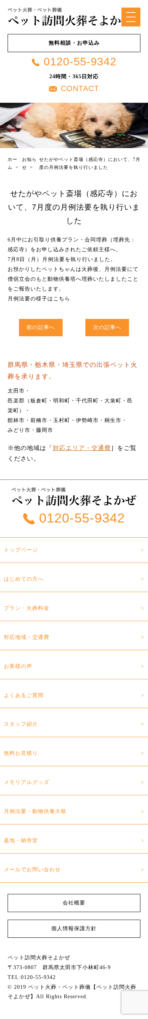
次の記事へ (107, 327)
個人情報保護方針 (74, 928)
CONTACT (80, 88)
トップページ (21, 550)
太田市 (16, 391)
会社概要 (74, 903)
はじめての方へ (24, 579)
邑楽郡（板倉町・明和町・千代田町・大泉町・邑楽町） (70, 405)
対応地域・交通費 (26, 637)
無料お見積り (21, 753)
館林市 (16, 420)
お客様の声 (18, 666)
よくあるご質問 (24, 695)
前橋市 (38, 420)
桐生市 (112, 420)
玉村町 (61, 420)
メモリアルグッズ (26, 782)
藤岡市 (44, 430)
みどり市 (19, 430)
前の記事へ (41, 327)
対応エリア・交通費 (82, 448)
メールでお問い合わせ (32, 869)
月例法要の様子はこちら (39, 298)
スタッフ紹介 (21, 724)
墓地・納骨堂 (21, 840)
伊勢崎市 (87, 420)
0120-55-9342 (80, 62)
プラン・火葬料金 (26, 608)
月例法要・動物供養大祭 (35, 811)
